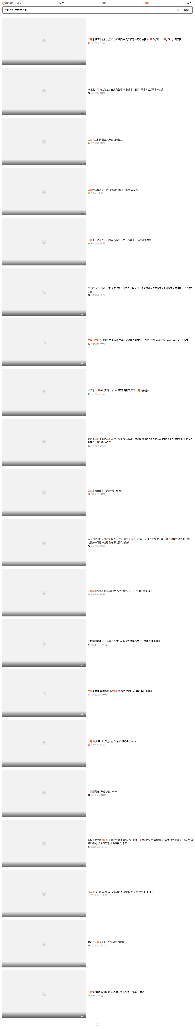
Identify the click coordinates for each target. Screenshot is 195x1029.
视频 (147, 3)
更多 (189, 3)
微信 (104, 3)
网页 (19, 3)
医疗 (61, 3)
